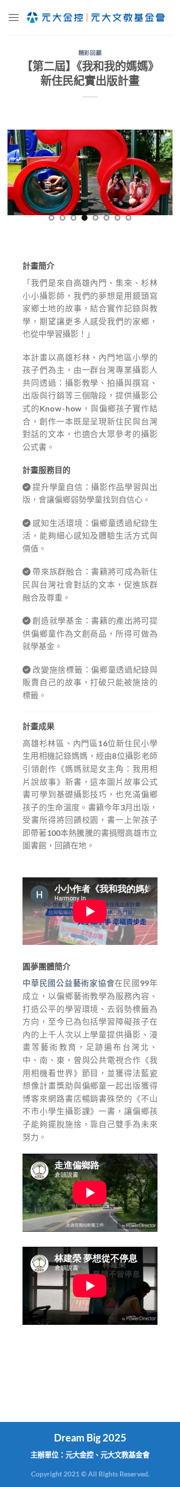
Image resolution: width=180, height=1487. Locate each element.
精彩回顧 (90, 53)
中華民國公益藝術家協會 (68, 982)
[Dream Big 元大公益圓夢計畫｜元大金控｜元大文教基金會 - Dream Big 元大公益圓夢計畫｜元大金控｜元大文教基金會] (96, 17)
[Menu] (14, 17)
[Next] (157, 179)
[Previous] (23, 179)
